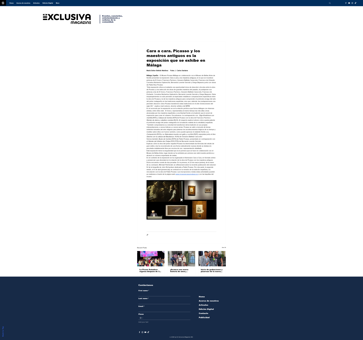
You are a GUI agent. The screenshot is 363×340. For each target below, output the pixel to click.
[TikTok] (355, 3)
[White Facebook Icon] (139, 332)
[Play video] (181, 200)
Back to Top (3, 331)
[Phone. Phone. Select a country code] (141, 318)
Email (141, 306)
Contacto (203, 313)
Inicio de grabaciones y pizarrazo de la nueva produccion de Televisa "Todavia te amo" (211, 270)
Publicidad (204, 317)
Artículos (203, 305)
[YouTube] (349, 3)
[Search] (330, 3)
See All (224, 247)
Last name (143, 298)
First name (143, 291)
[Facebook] (346, 3)
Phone (141, 314)
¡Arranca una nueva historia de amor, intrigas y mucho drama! (181, 270)
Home (202, 297)
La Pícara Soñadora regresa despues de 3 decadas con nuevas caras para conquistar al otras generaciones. (150, 270)
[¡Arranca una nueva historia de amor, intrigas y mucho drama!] (181, 258)
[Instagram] (352, 3)
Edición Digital (206, 309)
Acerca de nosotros (209, 301)
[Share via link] (147, 235)
